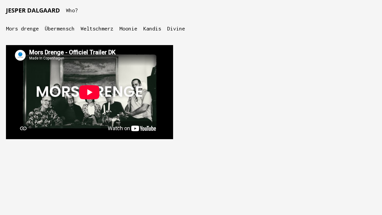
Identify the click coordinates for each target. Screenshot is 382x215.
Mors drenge (22, 28)
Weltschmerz (97, 28)
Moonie (128, 28)
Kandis (152, 28)
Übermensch (60, 28)
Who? (72, 10)
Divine (176, 28)
